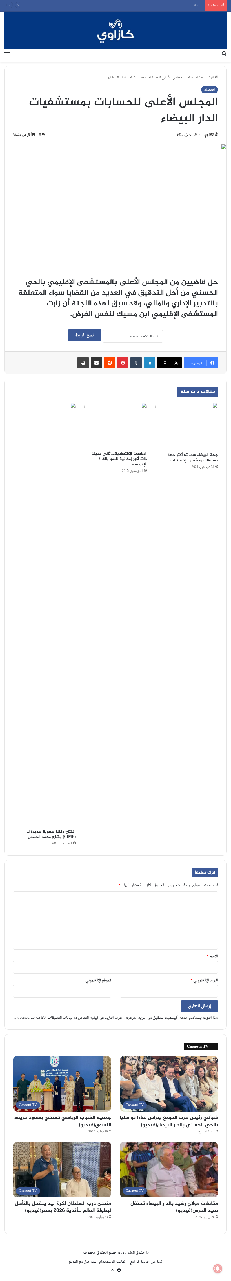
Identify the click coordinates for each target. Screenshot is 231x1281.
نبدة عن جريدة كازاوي (145, 1261)
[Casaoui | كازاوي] (115, 30)
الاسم (212, 956)
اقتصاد (192, 77)
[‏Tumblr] (136, 362)
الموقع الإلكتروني (98, 980)
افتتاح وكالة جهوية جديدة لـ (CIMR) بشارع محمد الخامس (51, 834)
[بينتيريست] (122, 362)
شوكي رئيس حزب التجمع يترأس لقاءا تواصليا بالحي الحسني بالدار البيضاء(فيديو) (169, 1121)
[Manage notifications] (217, 1268)
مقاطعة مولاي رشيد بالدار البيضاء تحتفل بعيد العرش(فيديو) (174, 1207)
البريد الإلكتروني (204, 980)
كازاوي (209, 135)
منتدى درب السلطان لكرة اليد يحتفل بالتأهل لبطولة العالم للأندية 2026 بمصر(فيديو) (63, 1207)
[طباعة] (83, 362)
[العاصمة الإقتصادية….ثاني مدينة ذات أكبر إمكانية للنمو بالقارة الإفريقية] (115, 425)
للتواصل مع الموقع (82, 1261)
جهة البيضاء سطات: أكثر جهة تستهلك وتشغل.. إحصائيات (192, 458)
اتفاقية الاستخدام (112, 1261)
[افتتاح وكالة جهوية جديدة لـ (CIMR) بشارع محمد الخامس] (44, 614)
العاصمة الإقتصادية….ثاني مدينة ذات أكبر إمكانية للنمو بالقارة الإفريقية (119, 459)
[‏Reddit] (109, 362)
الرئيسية (208, 77)
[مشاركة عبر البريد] (96, 362)
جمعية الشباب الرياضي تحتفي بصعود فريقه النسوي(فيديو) (62, 1121)
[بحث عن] (224, 54)
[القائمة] (7, 54)
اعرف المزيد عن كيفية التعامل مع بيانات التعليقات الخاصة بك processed (69, 1017)
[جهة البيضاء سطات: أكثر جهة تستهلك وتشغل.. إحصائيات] (186, 426)
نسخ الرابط (84, 335)
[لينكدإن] (149, 362)
